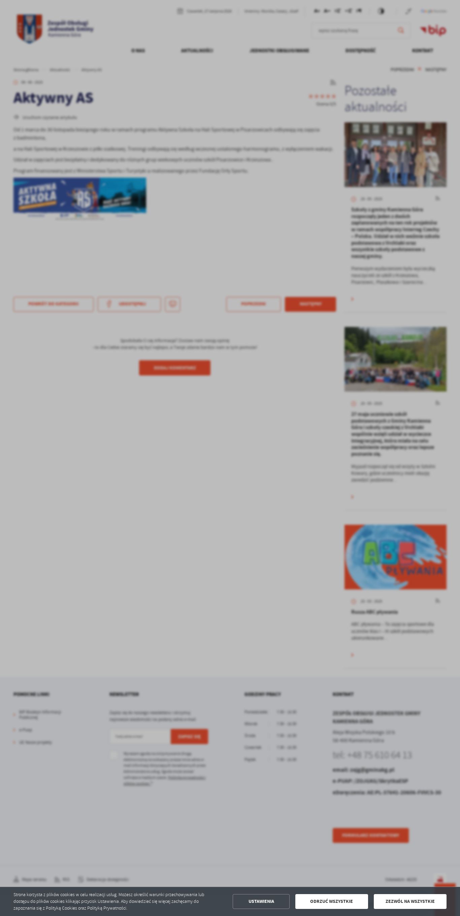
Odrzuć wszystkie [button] (331, 901)
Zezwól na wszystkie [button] (410, 901)
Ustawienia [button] (261, 901)
